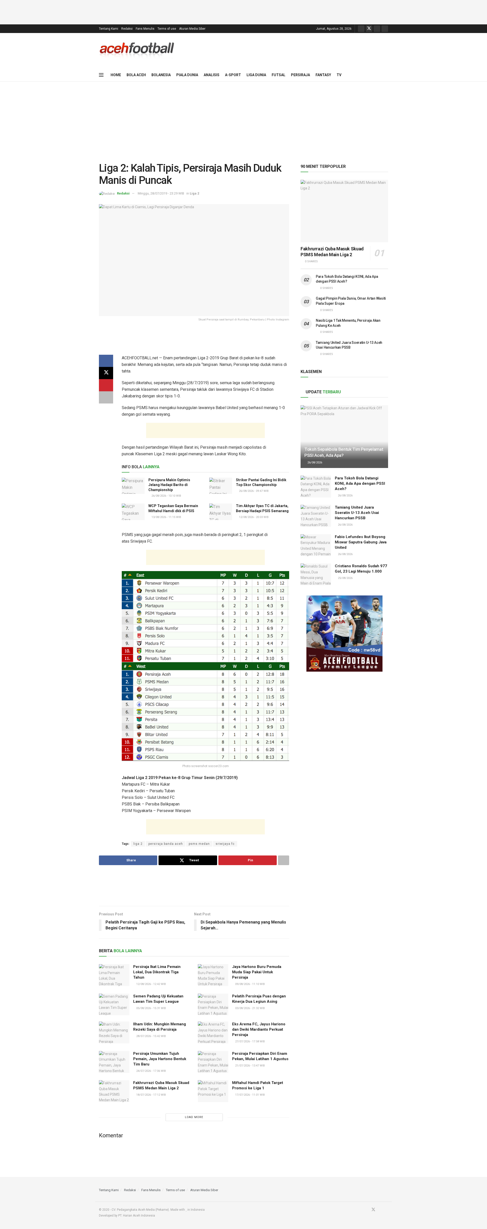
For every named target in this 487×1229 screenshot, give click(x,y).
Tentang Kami (108, 28)
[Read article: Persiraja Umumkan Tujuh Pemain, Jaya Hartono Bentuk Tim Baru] (114, 1062)
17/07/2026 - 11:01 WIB (249, 1094)
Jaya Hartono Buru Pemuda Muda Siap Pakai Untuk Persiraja (256, 972)
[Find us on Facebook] (361, 28)
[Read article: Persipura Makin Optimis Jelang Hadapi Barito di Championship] (133, 486)
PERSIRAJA (300, 75)
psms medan (199, 844)
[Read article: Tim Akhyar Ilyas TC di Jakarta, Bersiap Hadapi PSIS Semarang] (220, 512)
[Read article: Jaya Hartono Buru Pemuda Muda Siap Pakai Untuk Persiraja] (213, 975)
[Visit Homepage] (137, 51)
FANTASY (323, 75)
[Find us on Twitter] (369, 28)
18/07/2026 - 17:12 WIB (150, 1094)
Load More (194, 1117)
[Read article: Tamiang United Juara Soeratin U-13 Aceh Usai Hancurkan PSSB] (316, 516)
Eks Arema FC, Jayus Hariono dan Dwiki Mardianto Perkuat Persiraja (258, 1029)
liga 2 (138, 844)
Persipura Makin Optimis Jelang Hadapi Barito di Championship (169, 485)
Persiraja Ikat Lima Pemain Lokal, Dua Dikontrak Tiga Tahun (157, 972)
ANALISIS (211, 75)
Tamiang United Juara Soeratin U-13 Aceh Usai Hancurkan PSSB (357, 512)
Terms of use (167, 28)
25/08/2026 (345, 578)
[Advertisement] (243, 11)
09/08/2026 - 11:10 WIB (249, 984)
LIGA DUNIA (256, 75)
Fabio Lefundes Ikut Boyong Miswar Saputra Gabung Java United (361, 542)
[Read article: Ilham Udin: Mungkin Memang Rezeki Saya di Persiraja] (114, 1032)
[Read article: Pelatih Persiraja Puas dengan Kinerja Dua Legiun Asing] (213, 1004)
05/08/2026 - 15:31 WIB (150, 1008)
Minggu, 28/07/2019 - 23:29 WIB (161, 193)
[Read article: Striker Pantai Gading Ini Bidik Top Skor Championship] (220, 486)
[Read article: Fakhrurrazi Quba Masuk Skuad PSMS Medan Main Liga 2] (114, 1091)
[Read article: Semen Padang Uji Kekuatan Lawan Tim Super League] (114, 1004)
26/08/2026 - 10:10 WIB (166, 495)
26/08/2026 (314, 462)
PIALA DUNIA (187, 75)
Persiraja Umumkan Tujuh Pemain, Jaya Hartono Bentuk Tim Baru (159, 1058)
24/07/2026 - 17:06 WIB (150, 1071)
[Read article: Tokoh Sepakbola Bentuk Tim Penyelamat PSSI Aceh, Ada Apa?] (344, 436)
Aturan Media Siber (192, 28)
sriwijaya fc (225, 844)
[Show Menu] (101, 75)
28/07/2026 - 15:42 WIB (150, 1036)
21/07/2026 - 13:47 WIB (249, 1065)
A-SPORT (233, 75)
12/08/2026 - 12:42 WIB (150, 984)
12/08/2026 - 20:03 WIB (253, 517)
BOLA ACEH (136, 75)
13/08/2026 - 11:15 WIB (166, 517)
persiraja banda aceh (165, 844)
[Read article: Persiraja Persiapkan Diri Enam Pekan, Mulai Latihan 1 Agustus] (213, 1062)
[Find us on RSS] (384, 28)
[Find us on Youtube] (377, 28)
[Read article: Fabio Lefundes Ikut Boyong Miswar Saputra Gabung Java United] (316, 545)
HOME (116, 75)
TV (339, 75)
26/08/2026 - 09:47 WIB (253, 491)
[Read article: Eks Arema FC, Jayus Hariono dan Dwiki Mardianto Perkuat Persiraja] (213, 1032)
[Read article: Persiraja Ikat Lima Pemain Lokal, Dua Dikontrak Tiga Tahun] (114, 975)
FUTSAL (278, 75)
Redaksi (127, 28)
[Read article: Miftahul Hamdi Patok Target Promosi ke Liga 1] (213, 1091)
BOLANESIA (161, 75)
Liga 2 (194, 193)
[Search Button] (386, 75)
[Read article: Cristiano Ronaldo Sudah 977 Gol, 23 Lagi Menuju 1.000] (316, 574)
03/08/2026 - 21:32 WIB (249, 1008)
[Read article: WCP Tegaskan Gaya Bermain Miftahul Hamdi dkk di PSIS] (133, 512)
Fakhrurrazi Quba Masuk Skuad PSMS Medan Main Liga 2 (332, 251)
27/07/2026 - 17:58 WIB (249, 1041)
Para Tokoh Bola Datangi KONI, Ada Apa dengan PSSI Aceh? (360, 483)
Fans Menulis (145, 28)
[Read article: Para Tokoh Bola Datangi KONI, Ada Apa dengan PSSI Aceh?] (316, 486)
